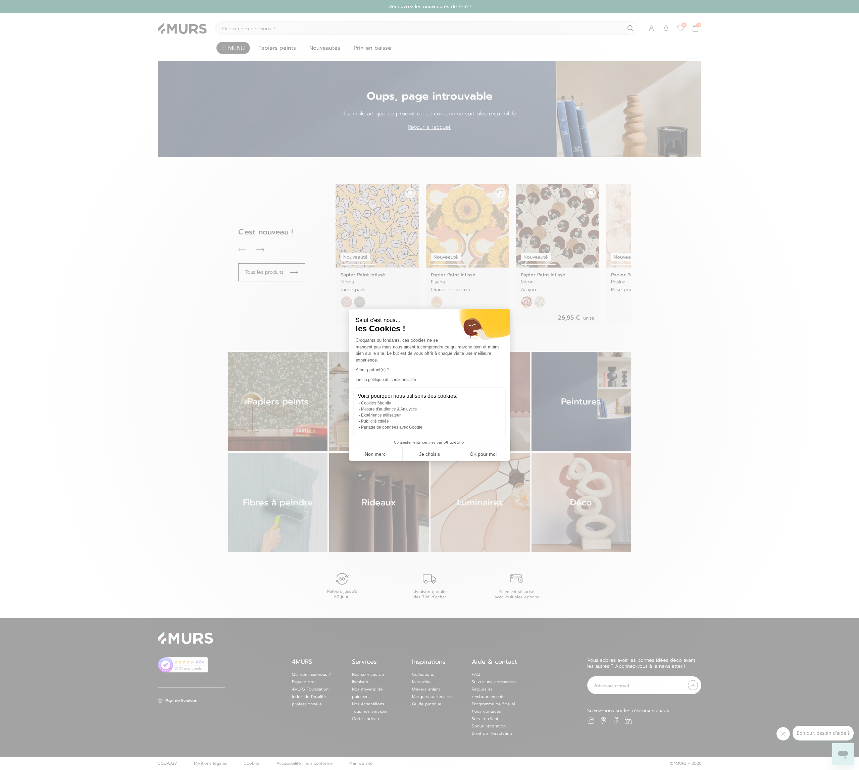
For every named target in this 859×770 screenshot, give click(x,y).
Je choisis (429, 454)
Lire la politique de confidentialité (386, 379)
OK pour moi (483, 454)
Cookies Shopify (376, 403)
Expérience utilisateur (381, 415)
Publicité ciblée (375, 421)
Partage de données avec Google (391, 427)
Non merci (376, 454)
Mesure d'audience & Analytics (389, 409)
